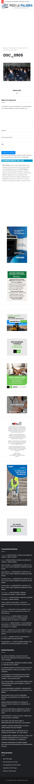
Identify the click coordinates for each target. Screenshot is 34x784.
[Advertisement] (17, 28)
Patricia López (5, 585)
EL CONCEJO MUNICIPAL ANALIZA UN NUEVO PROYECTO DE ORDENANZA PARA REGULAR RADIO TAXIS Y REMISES (15, 658)
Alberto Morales (5, 565)
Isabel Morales (5, 572)
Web (2, 144)
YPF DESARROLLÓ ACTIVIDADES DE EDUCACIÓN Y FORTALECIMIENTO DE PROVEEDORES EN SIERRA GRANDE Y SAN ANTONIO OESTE (15, 676)
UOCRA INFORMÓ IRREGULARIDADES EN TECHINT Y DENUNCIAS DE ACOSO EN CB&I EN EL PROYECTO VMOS (16, 711)
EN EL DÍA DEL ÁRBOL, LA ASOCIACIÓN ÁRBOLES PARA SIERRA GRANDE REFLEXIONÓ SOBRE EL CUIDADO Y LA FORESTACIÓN (17, 683)
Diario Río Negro (7, 759)
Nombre (4, 130)
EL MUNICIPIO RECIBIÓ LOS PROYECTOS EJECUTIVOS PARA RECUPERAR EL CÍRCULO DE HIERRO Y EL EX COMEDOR (16, 669)
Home (6, 48)
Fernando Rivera (6, 578)
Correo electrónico (7, 137)
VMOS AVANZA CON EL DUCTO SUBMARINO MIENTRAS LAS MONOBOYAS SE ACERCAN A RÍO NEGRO (15, 697)
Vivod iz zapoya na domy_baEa (9, 602)
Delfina (3, 630)
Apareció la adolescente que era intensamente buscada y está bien (15, 604)
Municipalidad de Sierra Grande (12, 765)
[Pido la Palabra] (17, 8)
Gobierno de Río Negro (9, 771)
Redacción (17, 90)
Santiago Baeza (5, 641)
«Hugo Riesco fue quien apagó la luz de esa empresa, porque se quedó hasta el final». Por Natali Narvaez (16, 611)
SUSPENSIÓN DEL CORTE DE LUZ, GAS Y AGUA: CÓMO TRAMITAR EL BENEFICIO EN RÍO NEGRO (16, 567)
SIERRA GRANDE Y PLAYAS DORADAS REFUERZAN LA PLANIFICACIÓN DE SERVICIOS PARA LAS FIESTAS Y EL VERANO (14, 618)
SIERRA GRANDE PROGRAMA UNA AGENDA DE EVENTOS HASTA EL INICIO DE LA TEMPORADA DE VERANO (15, 704)
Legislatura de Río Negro (10, 768)
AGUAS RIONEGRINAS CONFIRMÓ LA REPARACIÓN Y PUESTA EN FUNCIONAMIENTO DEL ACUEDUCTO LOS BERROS (16, 690)
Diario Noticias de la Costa (10, 762)
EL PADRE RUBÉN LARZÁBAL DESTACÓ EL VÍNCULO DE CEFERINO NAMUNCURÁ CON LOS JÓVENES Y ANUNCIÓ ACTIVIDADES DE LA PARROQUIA (17, 737)
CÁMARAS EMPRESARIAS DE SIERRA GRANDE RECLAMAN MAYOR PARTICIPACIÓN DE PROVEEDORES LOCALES (16, 744)
